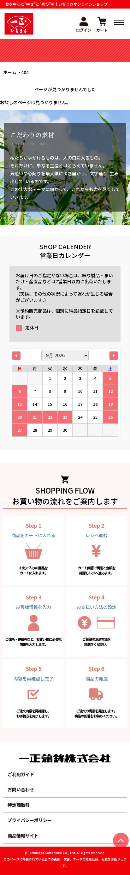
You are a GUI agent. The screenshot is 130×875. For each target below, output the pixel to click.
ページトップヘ (121, 840)
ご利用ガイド (21, 774)
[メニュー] (119, 22)
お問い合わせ (21, 789)
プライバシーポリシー (30, 820)
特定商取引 (19, 805)
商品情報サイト (23, 835)
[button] (83, 23)
